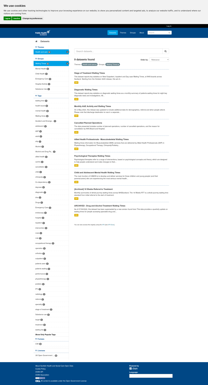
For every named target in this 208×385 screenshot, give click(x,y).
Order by (144, 59)
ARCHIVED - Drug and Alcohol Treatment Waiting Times (99, 205)
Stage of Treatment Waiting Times (89, 73)
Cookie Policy (40, 369)
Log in (169, 26)
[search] (165, 51)
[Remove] (95, 64)
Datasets (112, 32)
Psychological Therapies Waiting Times (92, 155)
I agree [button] (7, 18)
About (142, 32)
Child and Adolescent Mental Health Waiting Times (97, 172)
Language (133, 372)
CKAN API (39, 372)
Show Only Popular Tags (45, 334)
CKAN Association (42, 375)
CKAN (133, 368)
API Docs (111, 225)
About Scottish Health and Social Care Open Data (54, 366)
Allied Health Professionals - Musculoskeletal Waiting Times (101, 139)
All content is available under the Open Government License (63, 381)
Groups (133, 32)
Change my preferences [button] (32, 18)
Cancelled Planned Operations (88, 122)
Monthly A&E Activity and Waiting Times (92, 106)
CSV (76, 82)
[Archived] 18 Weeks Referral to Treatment (93, 189)
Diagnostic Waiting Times (86, 89)
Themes (123, 32)
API (103, 225)
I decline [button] (16, 18)
